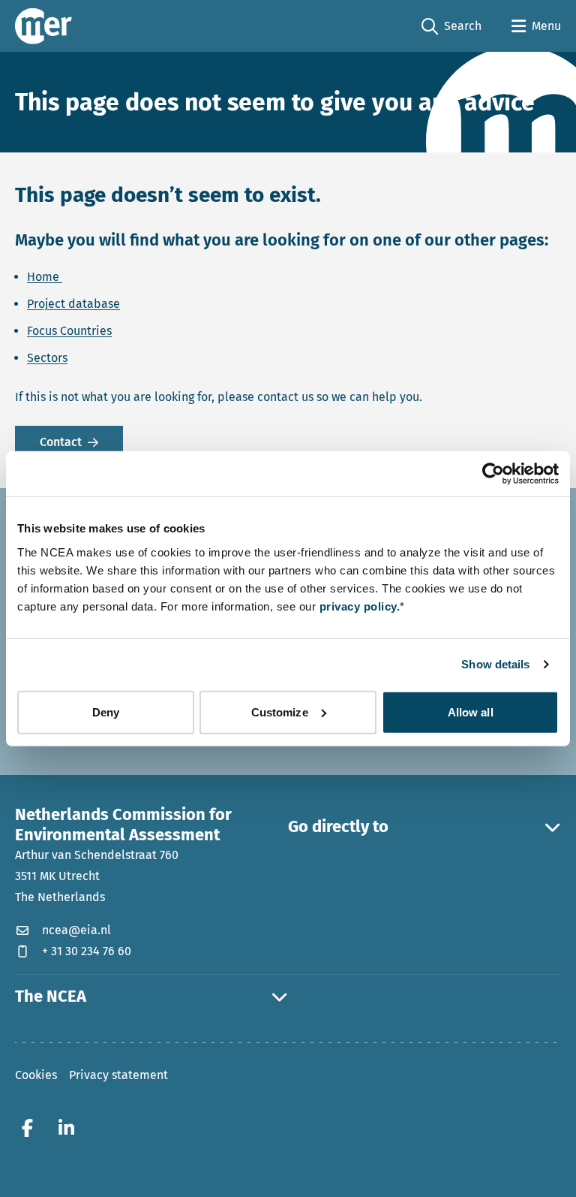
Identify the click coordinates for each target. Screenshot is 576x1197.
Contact (61, 442)
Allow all (471, 711)
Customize (279, 711)
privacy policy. (360, 605)
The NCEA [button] (50, 996)
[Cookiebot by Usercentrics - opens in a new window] (493, 474)
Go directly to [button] (338, 827)
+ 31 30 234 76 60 (86, 951)
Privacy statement (118, 1075)
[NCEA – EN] (43, 26)
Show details (495, 664)
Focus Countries (69, 331)
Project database (73, 304)
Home (44, 277)
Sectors (47, 358)
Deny (105, 711)
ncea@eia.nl (76, 930)
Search (452, 27)
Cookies (36, 1075)
